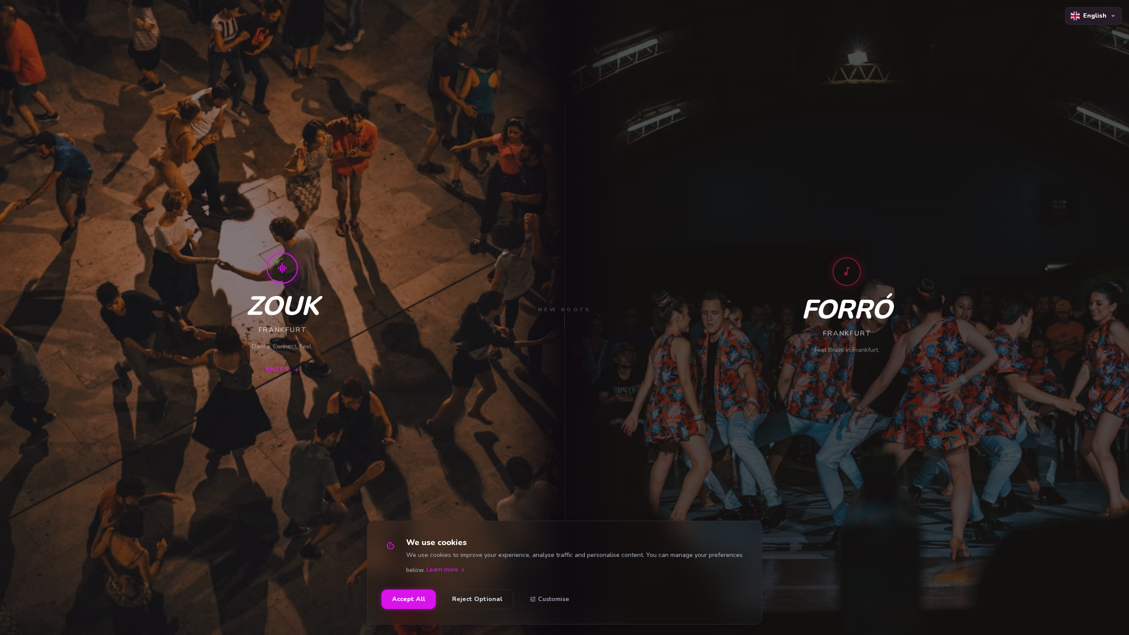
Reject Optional (477, 599)
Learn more (445, 570)
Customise (549, 599)
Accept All (408, 599)
